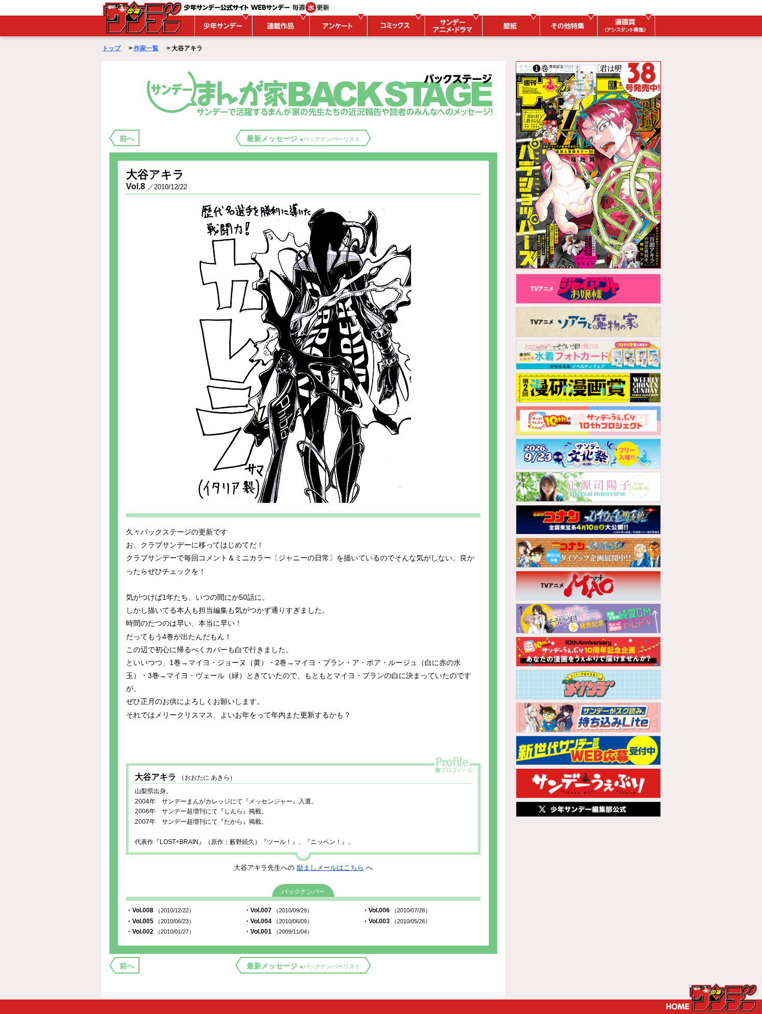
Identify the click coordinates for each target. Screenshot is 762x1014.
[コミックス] (394, 26)
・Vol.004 (278, 921)
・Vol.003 (396, 921)
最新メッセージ (303, 138)
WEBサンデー (141, 17)
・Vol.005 (160, 921)
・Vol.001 (278, 931)
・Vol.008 (160, 910)
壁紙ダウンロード (510, 26)
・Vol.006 (396, 910)
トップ (111, 48)
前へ (127, 138)
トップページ (711, 997)
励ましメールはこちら (330, 867)
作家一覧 (146, 48)
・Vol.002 (160, 931)
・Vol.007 (278, 910)
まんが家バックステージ (321, 92)
